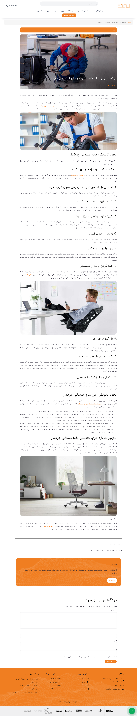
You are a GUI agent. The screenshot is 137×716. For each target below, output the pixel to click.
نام (115, 633)
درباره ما (47, 11)
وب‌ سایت (113, 649)
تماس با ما (38, 11)
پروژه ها (61, 11)
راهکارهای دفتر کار (84, 11)
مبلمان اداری (100, 11)
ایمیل (114, 641)
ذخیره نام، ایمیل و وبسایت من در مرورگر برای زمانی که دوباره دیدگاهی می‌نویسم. (87, 657)
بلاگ (54, 11)
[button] (22, 29)
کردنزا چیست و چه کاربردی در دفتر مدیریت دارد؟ (26, 693)
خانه (129, 22)
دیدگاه (114, 611)
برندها (71, 11)
